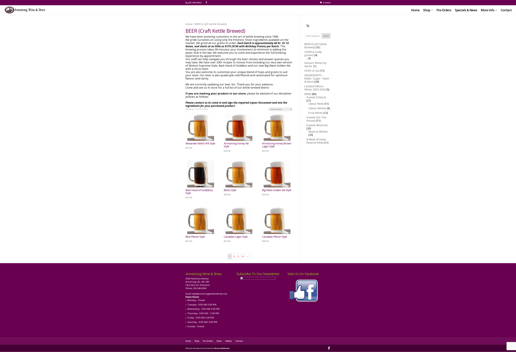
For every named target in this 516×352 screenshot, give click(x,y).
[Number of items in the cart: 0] (307, 25)
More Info (487, 10)
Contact (506, 10)
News (219, 341)
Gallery (228, 341)
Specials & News (466, 10)
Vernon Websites (222, 348)
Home (415, 10)
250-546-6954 (199, 288)
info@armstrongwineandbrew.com (209, 293)
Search (326, 36)
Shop (426, 10)
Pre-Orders (443, 10)
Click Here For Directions (197, 285)
